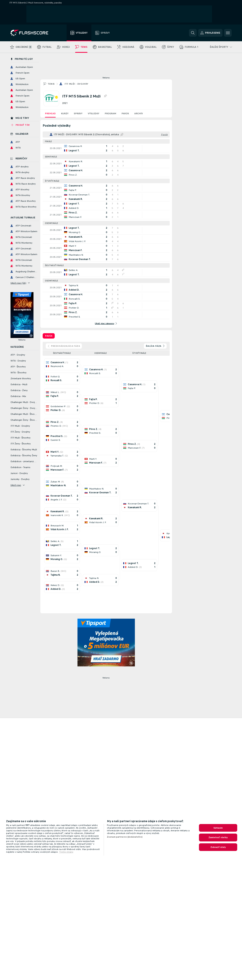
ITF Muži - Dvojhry (76, 84)
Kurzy (64, 113)
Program (110, 113)
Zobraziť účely (218, 847)
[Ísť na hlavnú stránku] (32, 33)
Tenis (51, 84)
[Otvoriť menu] (228, 33)
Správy (78, 113)
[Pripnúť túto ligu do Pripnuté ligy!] (105, 96)
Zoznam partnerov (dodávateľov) (125, 836)
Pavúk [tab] (48, 336)
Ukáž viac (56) (18, 283)
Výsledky (93, 113)
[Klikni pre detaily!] (106, 148)
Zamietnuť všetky (218, 837)
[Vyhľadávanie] (193, 33)
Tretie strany (66, 852)
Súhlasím (218, 828)
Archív (138, 113)
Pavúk (125, 113)
